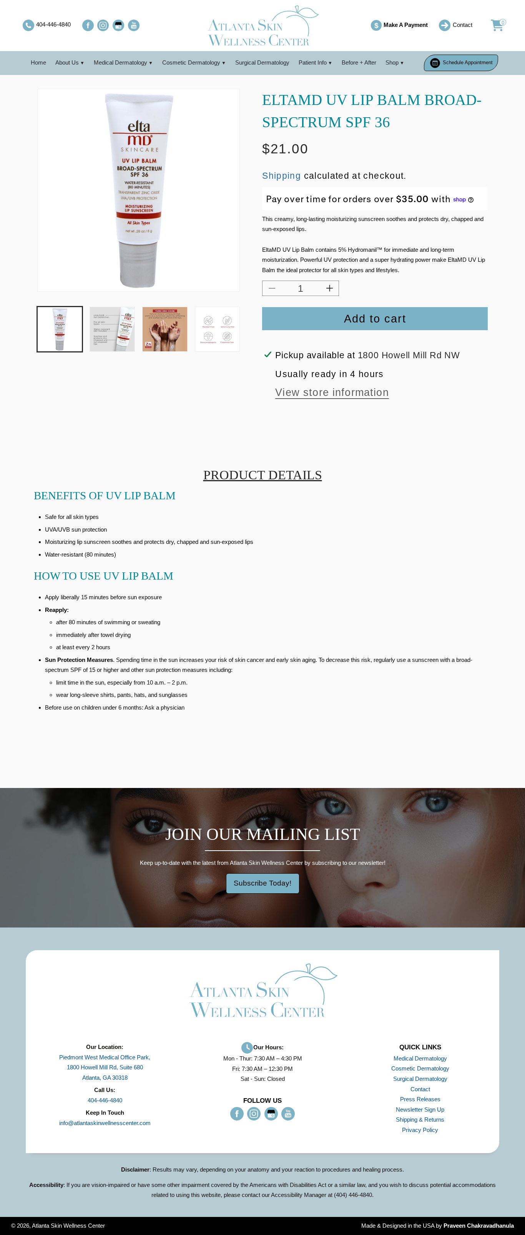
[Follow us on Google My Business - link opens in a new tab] (118, 25)
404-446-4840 (105, 1100)
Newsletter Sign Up (420, 1109)
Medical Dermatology (120, 62)
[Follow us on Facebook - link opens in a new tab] (88, 25)
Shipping (281, 176)
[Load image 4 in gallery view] (217, 329)
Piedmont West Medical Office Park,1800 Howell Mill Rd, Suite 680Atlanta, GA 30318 (104, 1067)
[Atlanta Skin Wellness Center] (262, 26)
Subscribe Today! (262, 883)
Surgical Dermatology (262, 62)
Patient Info (313, 62)
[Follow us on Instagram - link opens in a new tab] (103, 25)
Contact (420, 1089)
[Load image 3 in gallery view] (164, 329)
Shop (392, 62)
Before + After (359, 62)
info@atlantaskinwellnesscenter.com (105, 1123)
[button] (492, 25)
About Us (67, 62)
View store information (332, 392)
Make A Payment (401, 26)
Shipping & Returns (420, 1119)
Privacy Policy (420, 1130)
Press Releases (420, 1099)
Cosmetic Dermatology (191, 62)
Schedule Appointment (467, 62)
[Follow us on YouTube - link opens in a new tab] (134, 25)
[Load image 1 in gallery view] (59, 329)
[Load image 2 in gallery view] (112, 329)
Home (38, 62)
